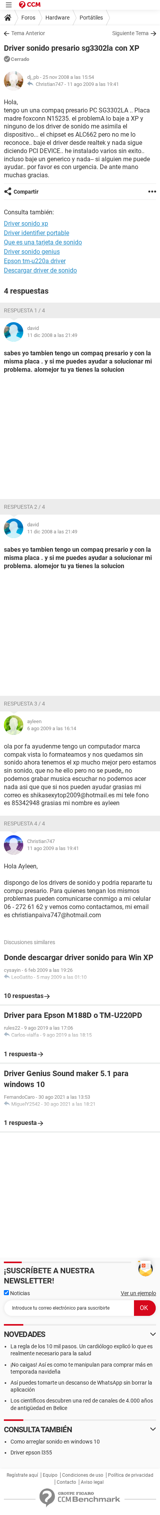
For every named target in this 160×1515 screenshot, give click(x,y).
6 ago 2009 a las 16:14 (51, 728)
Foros (28, 17)
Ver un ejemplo (138, 1293)
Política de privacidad (130, 1475)
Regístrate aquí (22, 1475)
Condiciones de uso (82, 1475)
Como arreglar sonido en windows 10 (55, 1441)
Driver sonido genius (32, 251)
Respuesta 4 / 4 (24, 823)
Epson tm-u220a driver (35, 261)
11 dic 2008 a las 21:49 (52, 335)
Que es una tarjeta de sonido (43, 242)
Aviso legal (92, 1482)
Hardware (57, 17)
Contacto (66, 1482)
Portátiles (91, 17)
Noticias (19, 1293)
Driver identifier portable (36, 233)
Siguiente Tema (130, 33)
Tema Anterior (28, 33)
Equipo (50, 1475)
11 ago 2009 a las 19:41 (93, 84)
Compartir (26, 192)
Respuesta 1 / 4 (24, 310)
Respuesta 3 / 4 (24, 703)
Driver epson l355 (31, 1452)
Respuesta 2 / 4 (24, 507)
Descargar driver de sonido (40, 270)
